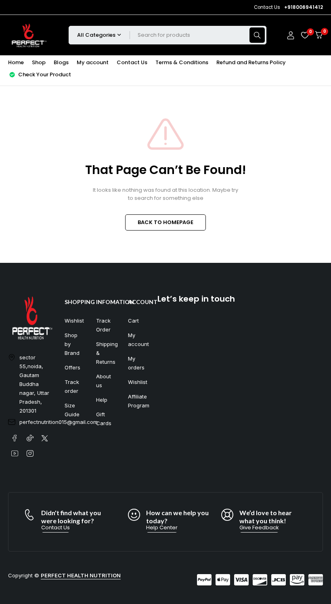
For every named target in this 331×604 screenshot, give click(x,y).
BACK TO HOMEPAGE (165, 222)
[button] (55, 528)
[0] (319, 35)
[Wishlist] (305, 35)
